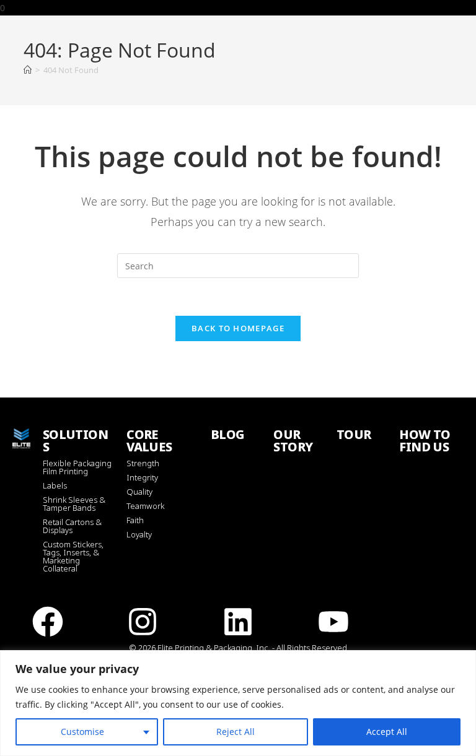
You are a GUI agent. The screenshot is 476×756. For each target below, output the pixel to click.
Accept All (386, 731)
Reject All (235, 731)
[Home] (28, 70)
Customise (82, 731)
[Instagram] (142, 621)
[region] (238, 703)
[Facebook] (47, 621)
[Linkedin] (238, 621)
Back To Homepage (238, 328)
